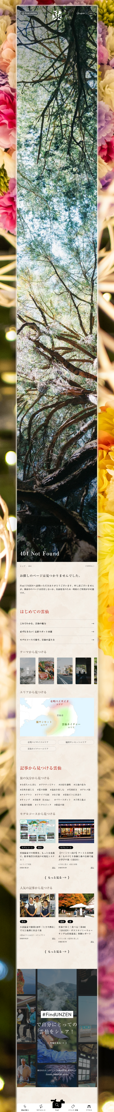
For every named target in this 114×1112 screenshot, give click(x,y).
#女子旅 (56, 795)
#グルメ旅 (85, 790)
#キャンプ (25, 800)
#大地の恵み (80, 785)
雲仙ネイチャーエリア (38, 749)
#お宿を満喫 (65, 785)
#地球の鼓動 (26, 805)
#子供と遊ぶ (80, 800)
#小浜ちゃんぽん (28, 785)
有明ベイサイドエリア (38, 742)
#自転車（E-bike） (42, 800)
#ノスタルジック (43, 805)
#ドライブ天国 (42, 795)
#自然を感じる (27, 790)
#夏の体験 (42, 790)
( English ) (81, 13)
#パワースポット (62, 800)
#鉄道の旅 (59, 805)
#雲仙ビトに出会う (72, 795)
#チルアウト (26, 795)
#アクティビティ (47, 785)
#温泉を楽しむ (57, 790)
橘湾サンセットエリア (76, 742)
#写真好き (72, 790)
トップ (22, 566)
